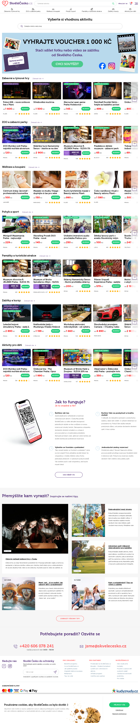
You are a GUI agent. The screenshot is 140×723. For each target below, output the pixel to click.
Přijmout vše (119, 705)
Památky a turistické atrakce (92, 11)
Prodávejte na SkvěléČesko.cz (101, 664)
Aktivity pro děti (130, 11)
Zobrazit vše (37, 78)
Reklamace (68, 673)
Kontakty (120, 666)
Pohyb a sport (71, 11)
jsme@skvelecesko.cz (105, 646)
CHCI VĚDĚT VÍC (69, 475)
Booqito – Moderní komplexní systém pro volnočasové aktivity (100, 668)
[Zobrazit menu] (136, 3)
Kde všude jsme (122, 664)
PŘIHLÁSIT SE (122, 3)
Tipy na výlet (68, 676)
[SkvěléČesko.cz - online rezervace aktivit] (17, 4)
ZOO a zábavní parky (33, 11)
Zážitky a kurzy (113, 11)
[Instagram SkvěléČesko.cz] (10, 666)
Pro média (120, 678)
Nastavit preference (119, 714)
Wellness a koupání (53, 11)
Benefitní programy (70, 664)
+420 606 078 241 (36, 646)
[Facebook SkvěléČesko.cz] (4, 666)
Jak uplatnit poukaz (70, 668)
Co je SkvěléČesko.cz (71, 666)
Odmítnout (119, 710)
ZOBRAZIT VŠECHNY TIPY (70, 618)
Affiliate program (96, 673)
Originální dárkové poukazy (73, 671)
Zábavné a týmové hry (12, 11)
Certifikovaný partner (98, 676)
